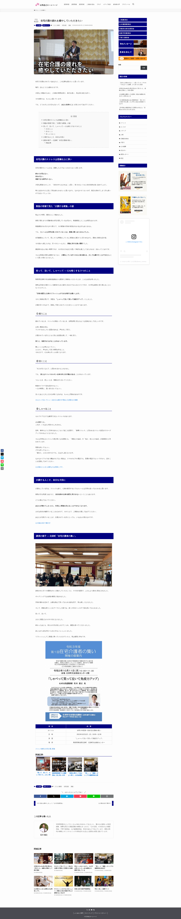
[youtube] (91, 910)
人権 (122, 134)
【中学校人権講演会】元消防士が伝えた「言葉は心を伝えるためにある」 (132, 108)
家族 (70, 25)
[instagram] (89, 910)
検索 (143, 68)
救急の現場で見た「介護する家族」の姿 (57, 123)
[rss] (94, 910)
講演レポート (46, 25)
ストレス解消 (56, 25)
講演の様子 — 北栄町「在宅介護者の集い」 (58, 140)
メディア (123, 130)
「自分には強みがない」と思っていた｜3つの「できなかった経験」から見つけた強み (132, 83)
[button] (40, 796)
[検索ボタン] (133, 4)
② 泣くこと (49, 131)
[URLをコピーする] (107, 796)
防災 (122, 158)
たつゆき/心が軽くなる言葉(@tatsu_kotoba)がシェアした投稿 (138, 261)
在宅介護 (64, 25)
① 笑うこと (49, 129)
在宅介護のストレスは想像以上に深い (56, 120)
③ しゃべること (50, 134)
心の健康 (39, 25)
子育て (123, 142)
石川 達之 (44, 835)
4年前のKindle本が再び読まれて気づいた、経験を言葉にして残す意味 (132, 89)
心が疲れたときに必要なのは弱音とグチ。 (49, 467)
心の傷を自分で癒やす (43, 523)
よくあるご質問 (78, 913)
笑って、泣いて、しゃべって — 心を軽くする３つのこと (62, 126)
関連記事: (48, 143)
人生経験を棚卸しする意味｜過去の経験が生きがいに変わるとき (132, 95)
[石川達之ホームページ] (46, 4)
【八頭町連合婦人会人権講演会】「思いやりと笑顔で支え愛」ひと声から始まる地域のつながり (132, 101)
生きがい (123, 150)
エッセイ (123, 127)
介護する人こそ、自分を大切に (53, 137)
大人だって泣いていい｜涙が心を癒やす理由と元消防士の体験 (56, 400)
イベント (123, 123)
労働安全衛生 (125, 138)
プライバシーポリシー (100, 913)
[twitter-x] (87, 910)
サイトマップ (88, 913)
